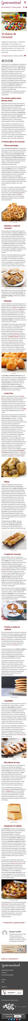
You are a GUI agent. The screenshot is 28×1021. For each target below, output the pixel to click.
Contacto (4, 972)
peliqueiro (9, 791)
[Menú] (25, 2)
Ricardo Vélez (15, 335)
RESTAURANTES (6, 7)
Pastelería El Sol (5, 569)
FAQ (2, 982)
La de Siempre (14, 645)
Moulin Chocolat (14, 336)
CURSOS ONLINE (16, 7)
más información (9, 1016)
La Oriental (22, 454)
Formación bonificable (7, 975)
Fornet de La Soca (16, 863)
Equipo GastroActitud (7, 970)
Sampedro (11, 456)
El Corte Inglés (17, 194)
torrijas (24, 408)
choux (14, 307)
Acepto (17, 1016)
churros (20, 309)
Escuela (3, 979)
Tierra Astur (20, 734)
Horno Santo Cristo (6, 904)
